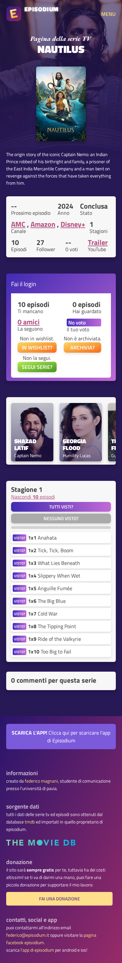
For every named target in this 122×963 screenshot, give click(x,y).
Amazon (43, 224)
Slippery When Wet (54, 575)
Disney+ (73, 224)
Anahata (42, 538)
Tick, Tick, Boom (50, 550)
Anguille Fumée (50, 588)
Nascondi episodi (33, 497)
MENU (108, 14)
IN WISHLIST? (37, 347)
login (30, 283)
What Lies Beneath (54, 563)
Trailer (98, 242)
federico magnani (41, 781)
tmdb (30, 821)
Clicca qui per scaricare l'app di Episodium (61, 736)
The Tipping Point (52, 626)
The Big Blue (47, 601)
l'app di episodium (37, 950)
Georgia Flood (75, 445)
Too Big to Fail (49, 651)
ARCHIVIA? (82, 347)
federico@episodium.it (27, 935)
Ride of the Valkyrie (54, 639)
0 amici (29, 321)
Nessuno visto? (61, 518)
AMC (18, 224)
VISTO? (19, 538)
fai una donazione (59, 898)
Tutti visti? (61, 506)
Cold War (43, 613)
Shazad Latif (26, 445)
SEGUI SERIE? (37, 367)
